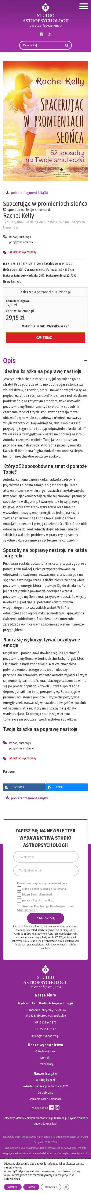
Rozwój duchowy (19, 237)
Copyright (39, 1142)
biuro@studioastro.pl (45, 1036)
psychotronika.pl (78, 1118)
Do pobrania (45, 1092)
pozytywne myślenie (21, 242)
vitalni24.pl (22, 1118)
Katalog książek (45, 1080)
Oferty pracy (45, 1064)
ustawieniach (12, 1179)
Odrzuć (31, 1186)
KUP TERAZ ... (45, 337)
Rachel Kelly (18, 215)
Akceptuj (12, 1186)
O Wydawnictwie (45, 1051)
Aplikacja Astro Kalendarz (45, 1099)
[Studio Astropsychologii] (45, 14)
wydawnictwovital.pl (41, 1118)
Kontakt (45, 1058)
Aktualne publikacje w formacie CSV (45, 1086)
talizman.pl (60, 1118)
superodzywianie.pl (45, 1124)
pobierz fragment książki (29, 192)
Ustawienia (51, 1186)
